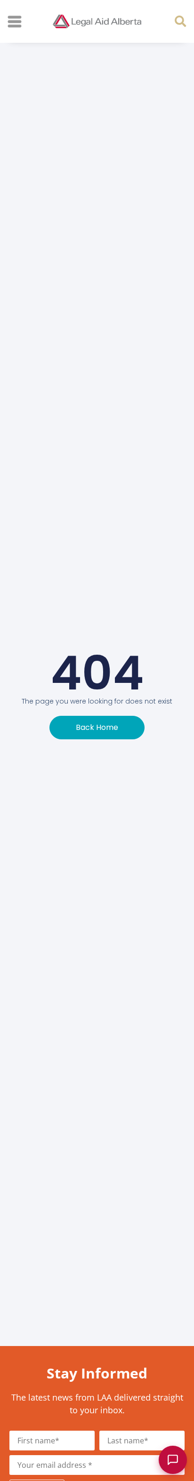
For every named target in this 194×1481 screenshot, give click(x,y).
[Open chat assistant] (173, 1460)
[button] (180, 21)
